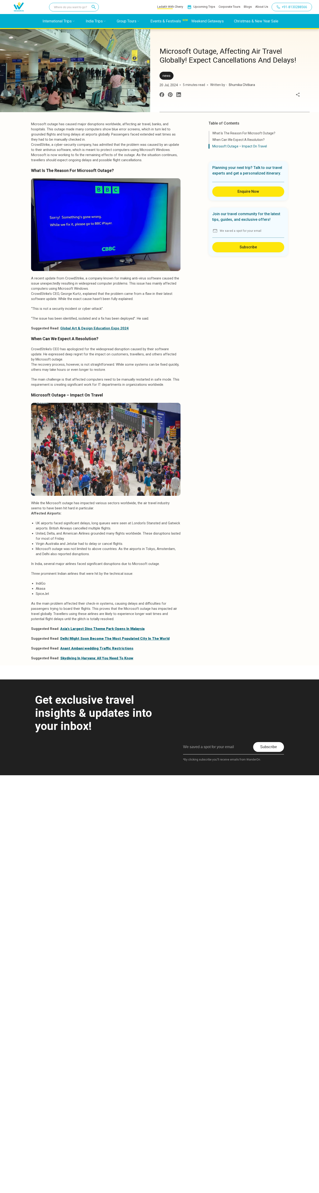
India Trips (94, 21)
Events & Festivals (165, 21)
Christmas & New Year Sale (256, 21)
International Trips (57, 21)
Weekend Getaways (207, 21)
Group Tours (126, 21)
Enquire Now (248, 191)
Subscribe (248, 247)
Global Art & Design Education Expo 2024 (94, 328)
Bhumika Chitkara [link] (242, 85)
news (166, 76)
